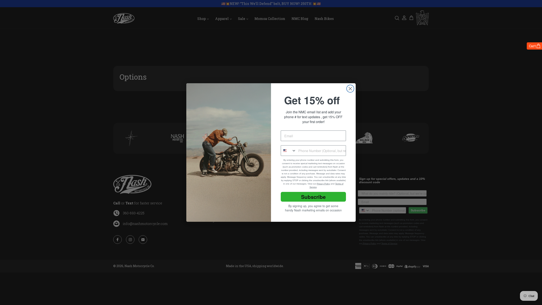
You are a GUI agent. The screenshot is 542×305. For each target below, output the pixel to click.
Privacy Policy (323, 184)
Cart (532, 46)
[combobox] (288, 151)
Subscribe (313, 196)
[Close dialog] (350, 88)
